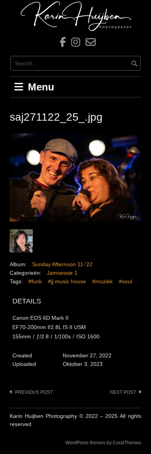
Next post (123, 392)
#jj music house (67, 281)
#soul (125, 281)
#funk (35, 281)
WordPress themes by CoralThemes (103, 442)
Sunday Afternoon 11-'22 (62, 264)
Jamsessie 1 (62, 273)
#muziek (102, 281)
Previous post (34, 392)
